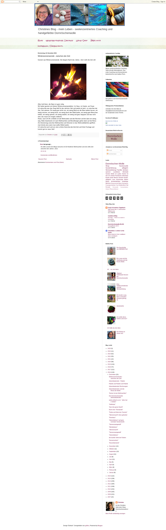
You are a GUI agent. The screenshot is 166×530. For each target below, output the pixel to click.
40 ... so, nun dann (113, 269)
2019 (109, 364)
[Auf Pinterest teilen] (71, 135)
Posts (110, 150)
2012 (109, 484)
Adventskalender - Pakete (117, 381)
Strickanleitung (111, 170)
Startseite (69, 159)
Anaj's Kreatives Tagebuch (116, 207)
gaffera (87, 525)
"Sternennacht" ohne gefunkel (118, 415)
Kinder (108, 177)
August (111, 454)
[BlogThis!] (64, 135)
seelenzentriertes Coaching (59, 40)
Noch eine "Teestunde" (116, 409)
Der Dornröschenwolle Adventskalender (116, 396)
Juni (110, 459)
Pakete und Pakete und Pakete (118, 384)
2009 (109, 491)
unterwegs (125, 175)
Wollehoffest (122, 185)
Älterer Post (94, 159)
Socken (108, 174)
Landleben (116, 172)
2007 (109, 497)
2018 (109, 367)
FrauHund (118, 175)
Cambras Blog (112, 216)
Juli (110, 457)
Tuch (117, 185)
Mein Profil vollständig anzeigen (115, 513)
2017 (109, 369)
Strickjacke (125, 183)
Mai (110, 462)
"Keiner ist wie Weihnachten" (118, 393)
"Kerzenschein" (113, 440)
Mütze (107, 181)
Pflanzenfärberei (114, 189)
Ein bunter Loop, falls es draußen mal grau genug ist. (122, 297)
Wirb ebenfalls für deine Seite (113, 125)
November (112, 446)
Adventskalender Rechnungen (118, 386)
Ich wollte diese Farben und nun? (122, 317)
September (112, 451)
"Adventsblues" (113, 435)
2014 (109, 478)
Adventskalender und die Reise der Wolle (116, 389)
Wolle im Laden (116, 174)
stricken (125, 170)
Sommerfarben (124, 187)
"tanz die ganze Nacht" (116, 407)
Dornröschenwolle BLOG (116, 224)
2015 (109, 476)
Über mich (96, 40)
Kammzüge (119, 179)
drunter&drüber (115, 181)
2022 (109, 356)
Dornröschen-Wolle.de (112, 121)
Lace (113, 179)
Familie (119, 170)
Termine (120, 177)
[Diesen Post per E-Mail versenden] (62, 135)
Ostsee (107, 189)
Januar (111, 472)
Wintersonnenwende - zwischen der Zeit (116, 377)
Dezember (112, 374)
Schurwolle (115, 187)
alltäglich (125, 168)
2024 (109, 351)
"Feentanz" (112, 417)
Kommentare (112, 154)
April (110, 464)
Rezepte (108, 187)
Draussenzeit (114, 183)
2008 (109, 494)
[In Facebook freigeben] (69, 135)
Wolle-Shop (81, 40)
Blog (40, 40)
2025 (109, 348)
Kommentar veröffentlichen (49, 155)
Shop (107, 166)
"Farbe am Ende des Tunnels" (118, 412)
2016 (109, 372)
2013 (109, 481)
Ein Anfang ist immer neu (121, 332)
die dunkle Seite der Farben (117, 437)
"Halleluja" (112, 404)
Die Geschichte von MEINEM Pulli (122, 248)
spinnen (108, 172)
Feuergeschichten (111, 185)
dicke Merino (114, 177)
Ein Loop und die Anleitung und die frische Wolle (122, 260)
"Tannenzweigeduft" (115, 424)
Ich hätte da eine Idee (113, 328)
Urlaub (112, 175)
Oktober (111, 449)
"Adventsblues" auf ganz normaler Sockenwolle (116, 421)
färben (126, 179)
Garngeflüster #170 (113, 226)
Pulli (127, 185)
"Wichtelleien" (113, 427)
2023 (109, 354)
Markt (120, 183)
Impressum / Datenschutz (50, 46)
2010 (109, 489)
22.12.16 (43, 151)
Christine (121, 502)
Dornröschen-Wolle (115, 163)
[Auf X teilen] (66, 135)
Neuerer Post (42, 159)
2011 (109, 486)
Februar (111, 470)
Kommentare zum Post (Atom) (54, 162)
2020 (109, 361)
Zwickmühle (120, 306)
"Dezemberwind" (114, 443)
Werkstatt (125, 172)
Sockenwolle (123, 166)
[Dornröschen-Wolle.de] (106, 123)
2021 (109, 359)
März (111, 467)
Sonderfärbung (111, 168)
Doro (41, 144)
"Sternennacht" (113, 430)
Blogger (100, 525)
